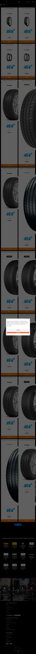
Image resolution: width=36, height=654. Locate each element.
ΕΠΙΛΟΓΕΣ (18, 330)
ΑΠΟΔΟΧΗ (18, 332)
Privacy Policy (9, 325)
